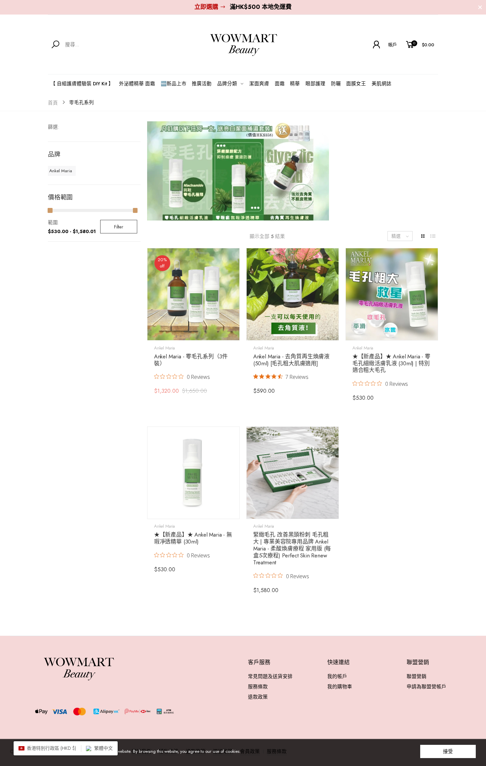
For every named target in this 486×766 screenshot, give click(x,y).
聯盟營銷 (416, 676)
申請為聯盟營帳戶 (426, 686)
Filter (118, 226)
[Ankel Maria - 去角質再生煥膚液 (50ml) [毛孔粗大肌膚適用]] (293, 294)
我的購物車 (339, 686)
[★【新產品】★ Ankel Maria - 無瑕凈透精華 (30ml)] (193, 473)
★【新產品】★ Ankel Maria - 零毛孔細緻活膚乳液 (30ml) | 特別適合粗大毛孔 (391, 363)
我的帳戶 (337, 676)
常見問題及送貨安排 (270, 676)
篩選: (53, 126)
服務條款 (258, 686)
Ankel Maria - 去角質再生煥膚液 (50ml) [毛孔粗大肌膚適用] (291, 359)
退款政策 (258, 696)
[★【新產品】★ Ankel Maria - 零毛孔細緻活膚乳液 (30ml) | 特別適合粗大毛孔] (392, 294)
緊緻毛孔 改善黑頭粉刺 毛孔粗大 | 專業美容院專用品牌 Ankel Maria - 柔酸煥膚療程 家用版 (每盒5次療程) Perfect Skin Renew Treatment (292, 548)
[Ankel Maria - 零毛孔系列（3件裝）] (193, 294)
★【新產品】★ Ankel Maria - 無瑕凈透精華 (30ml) (193, 538)
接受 (448, 751)
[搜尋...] (56, 45)
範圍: (53, 222)
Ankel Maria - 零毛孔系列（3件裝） (191, 359)
